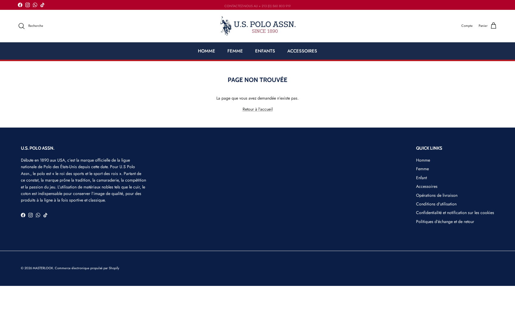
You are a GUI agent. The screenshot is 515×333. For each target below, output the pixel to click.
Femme (422, 169)
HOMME (206, 51)
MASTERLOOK (43, 268)
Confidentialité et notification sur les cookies (455, 213)
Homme (423, 160)
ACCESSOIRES (302, 51)
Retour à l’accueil (258, 109)
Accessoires (427, 186)
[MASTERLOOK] (258, 26)
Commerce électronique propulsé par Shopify (87, 268)
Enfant (421, 178)
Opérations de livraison (436, 195)
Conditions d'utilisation (436, 204)
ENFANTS (265, 51)
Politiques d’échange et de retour (445, 221)
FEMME (235, 51)
